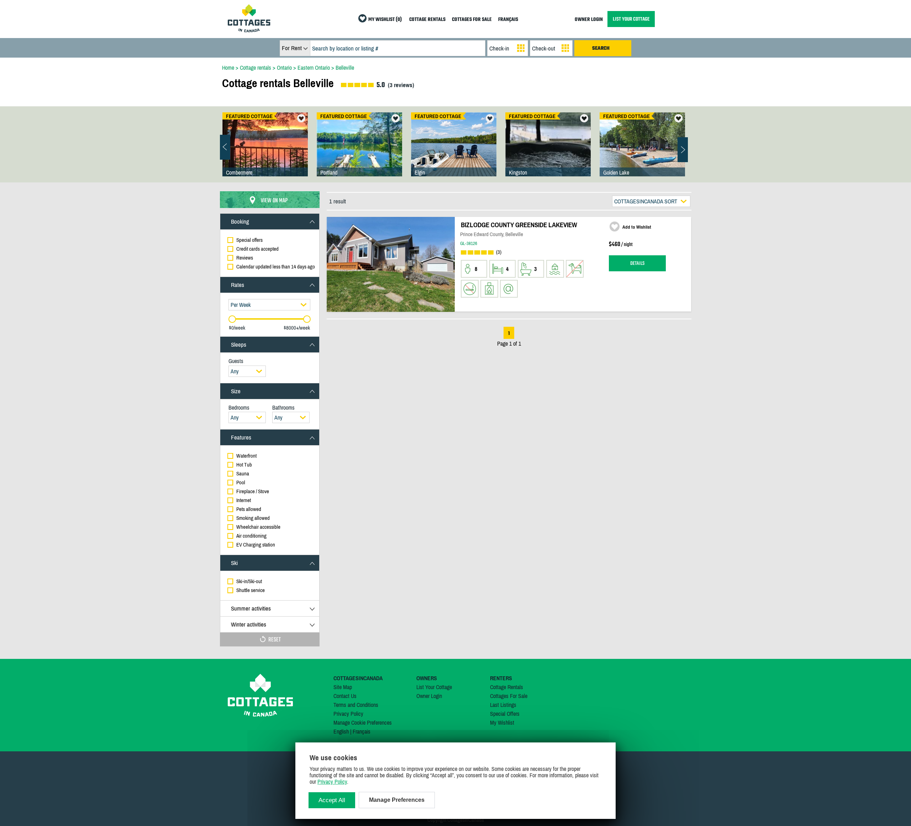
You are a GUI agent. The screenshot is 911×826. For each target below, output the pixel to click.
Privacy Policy (348, 713)
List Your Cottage (434, 687)
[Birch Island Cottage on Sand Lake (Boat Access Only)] (453, 151)
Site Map (342, 687)
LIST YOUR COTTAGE (631, 19)
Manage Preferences (397, 800)
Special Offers (505, 713)
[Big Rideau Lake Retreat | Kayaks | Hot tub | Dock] (359, 151)
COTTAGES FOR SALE (472, 20)
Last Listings (503, 705)
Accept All (331, 800)
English (341, 731)
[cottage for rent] (249, 30)
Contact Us (345, 696)
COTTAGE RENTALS (427, 20)
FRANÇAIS (508, 20)
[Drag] (232, 319)
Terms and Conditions (355, 705)
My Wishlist (502, 722)
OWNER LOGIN (589, 20)
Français (361, 731)
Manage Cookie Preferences (362, 722)
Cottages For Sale (508, 696)
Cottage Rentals (506, 687)
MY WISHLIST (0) (385, 20)
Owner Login (429, 696)
